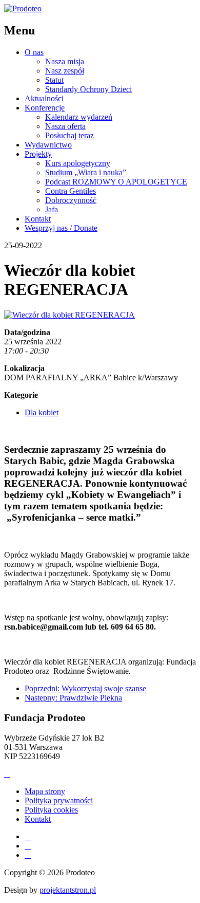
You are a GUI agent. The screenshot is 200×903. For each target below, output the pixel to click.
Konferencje (45, 107)
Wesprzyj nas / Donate (61, 228)
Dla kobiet (41, 412)
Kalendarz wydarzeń (78, 117)
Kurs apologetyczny (77, 163)
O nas (34, 52)
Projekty (38, 154)
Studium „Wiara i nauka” (85, 172)
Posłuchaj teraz (69, 135)
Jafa (51, 209)
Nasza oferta (65, 126)
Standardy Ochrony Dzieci (88, 89)
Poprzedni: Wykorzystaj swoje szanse (85, 688)
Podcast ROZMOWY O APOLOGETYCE (116, 181)
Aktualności (44, 98)
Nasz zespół (64, 70)
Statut (54, 80)
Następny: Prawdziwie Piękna (73, 697)
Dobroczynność (70, 200)
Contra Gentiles (70, 191)
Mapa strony (45, 791)
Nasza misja (64, 61)
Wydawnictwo (48, 144)
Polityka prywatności (59, 800)
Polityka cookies (51, 809)
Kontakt (38, 218)
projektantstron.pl (67, 890)
